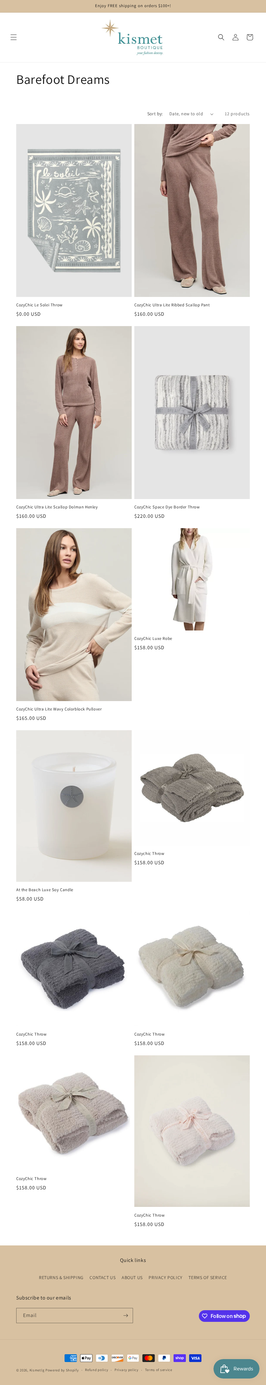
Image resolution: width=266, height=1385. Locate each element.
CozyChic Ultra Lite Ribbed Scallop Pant (172, 305)
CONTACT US (102, 1277)
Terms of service (158, 1370)
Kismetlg (37, 1370)
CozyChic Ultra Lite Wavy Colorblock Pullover (59, 709)
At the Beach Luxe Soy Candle (44, 889)
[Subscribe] (125, 1315)
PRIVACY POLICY (165, 1277)
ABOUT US (132, 1277)
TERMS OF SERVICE (207, 1277)
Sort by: (155, 114)
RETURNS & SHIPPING (61, 1277)
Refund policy (96, 1370)
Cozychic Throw (149, 853)
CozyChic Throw (31, 1034)
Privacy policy (127, 1370)
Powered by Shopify (62, 1370)
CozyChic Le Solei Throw (39, 305)
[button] (13, 37)
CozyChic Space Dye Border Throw (167, 507)
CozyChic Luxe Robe (153, 638)
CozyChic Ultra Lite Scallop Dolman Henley (57, 507)
